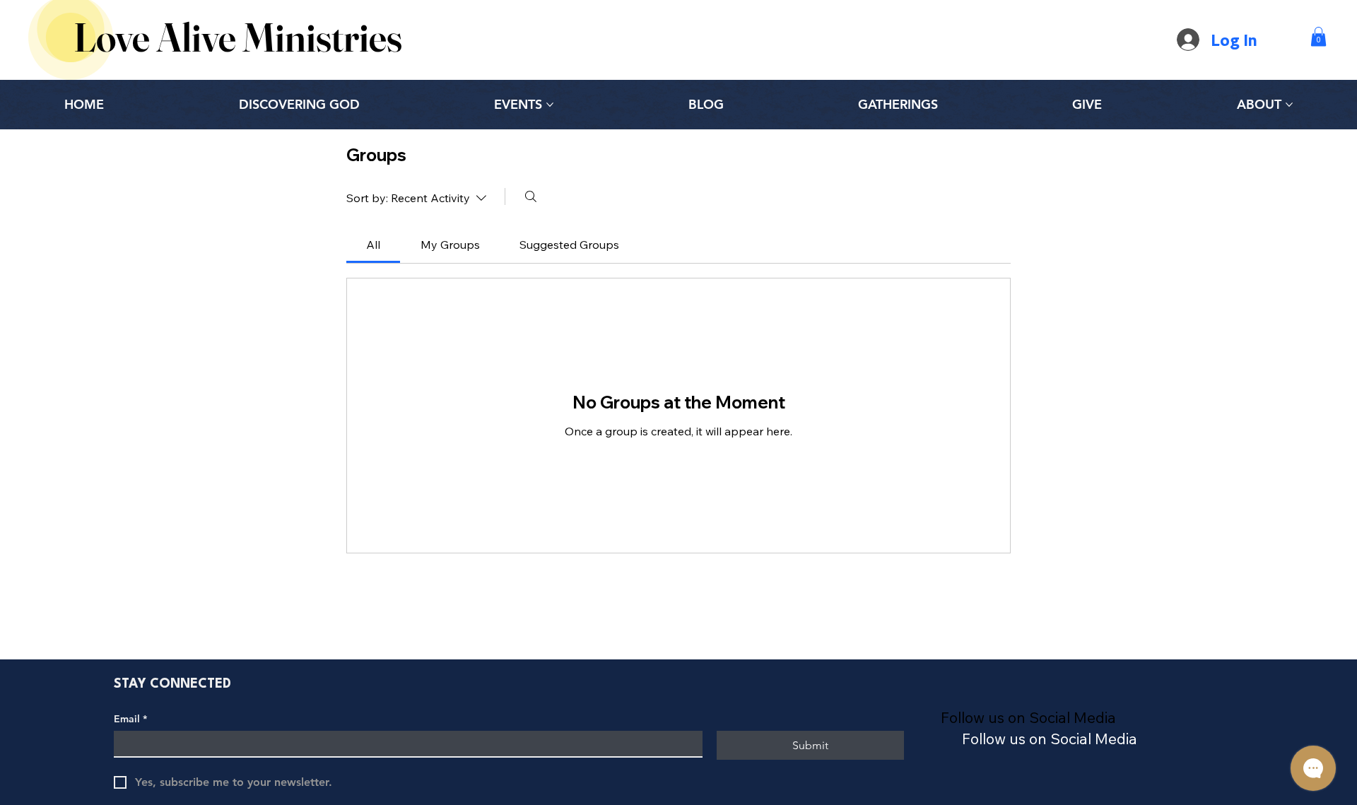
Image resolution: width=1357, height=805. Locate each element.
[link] (373, 244)
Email (130, 719)
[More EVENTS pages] (549, 104)
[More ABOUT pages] (1289, 104)
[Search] (530, 196)
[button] (1318, 36)
